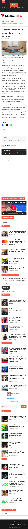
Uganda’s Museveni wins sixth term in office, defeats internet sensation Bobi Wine (17, 260)
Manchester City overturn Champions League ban (15, 434)
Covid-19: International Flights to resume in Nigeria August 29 (17, 386)
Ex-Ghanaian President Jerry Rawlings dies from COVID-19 (16, 267)
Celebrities (11, 524)
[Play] (3, 213)
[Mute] (22, 213)
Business (5, 524)
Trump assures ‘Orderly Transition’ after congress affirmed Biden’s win (16, 319)
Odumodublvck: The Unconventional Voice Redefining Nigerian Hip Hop (17, 466)
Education (18, 524)
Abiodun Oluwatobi (9, 140)
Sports (10, 522)
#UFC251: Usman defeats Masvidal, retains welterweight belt (17, 443)
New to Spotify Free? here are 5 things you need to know (17, 499)
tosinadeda (13, 145)
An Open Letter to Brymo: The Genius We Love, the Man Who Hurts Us (17, 474)
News (6, 522)
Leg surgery (21, 140)
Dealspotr (16, 401)
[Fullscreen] (24, 213)
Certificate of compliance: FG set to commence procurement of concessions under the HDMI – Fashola (17, 378)
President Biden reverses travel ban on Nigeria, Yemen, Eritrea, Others (17, 301)
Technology (17, 522)
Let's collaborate (10, 398)
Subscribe (5, 287)
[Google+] (15, 10)
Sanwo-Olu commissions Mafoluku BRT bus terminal (16, 367)
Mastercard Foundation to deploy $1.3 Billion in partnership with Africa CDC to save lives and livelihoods (17, 242)
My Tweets (4, 513)
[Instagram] (17, 10)
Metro (6, 137)
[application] (14, 208)
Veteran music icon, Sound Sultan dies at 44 (16, 490)
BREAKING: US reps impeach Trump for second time (16, 309)
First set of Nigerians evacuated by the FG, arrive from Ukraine (17, 231)
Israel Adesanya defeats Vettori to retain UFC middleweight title (17, 417)
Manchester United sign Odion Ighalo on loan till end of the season (17, 452)
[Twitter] (11, 10)
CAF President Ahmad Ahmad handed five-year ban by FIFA (16, 425)
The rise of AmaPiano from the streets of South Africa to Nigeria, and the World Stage (17, 483)
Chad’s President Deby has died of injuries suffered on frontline (17, 250)
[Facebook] (13, 10)
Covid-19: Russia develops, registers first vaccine (16, 326)
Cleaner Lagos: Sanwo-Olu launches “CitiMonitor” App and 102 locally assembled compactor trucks (17, 359)
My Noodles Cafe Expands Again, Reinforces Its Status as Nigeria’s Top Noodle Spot (17, 349)
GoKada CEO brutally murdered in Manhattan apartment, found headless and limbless (17, 336)
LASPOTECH (16, 140)
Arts (22, 522)
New (24, 524)
